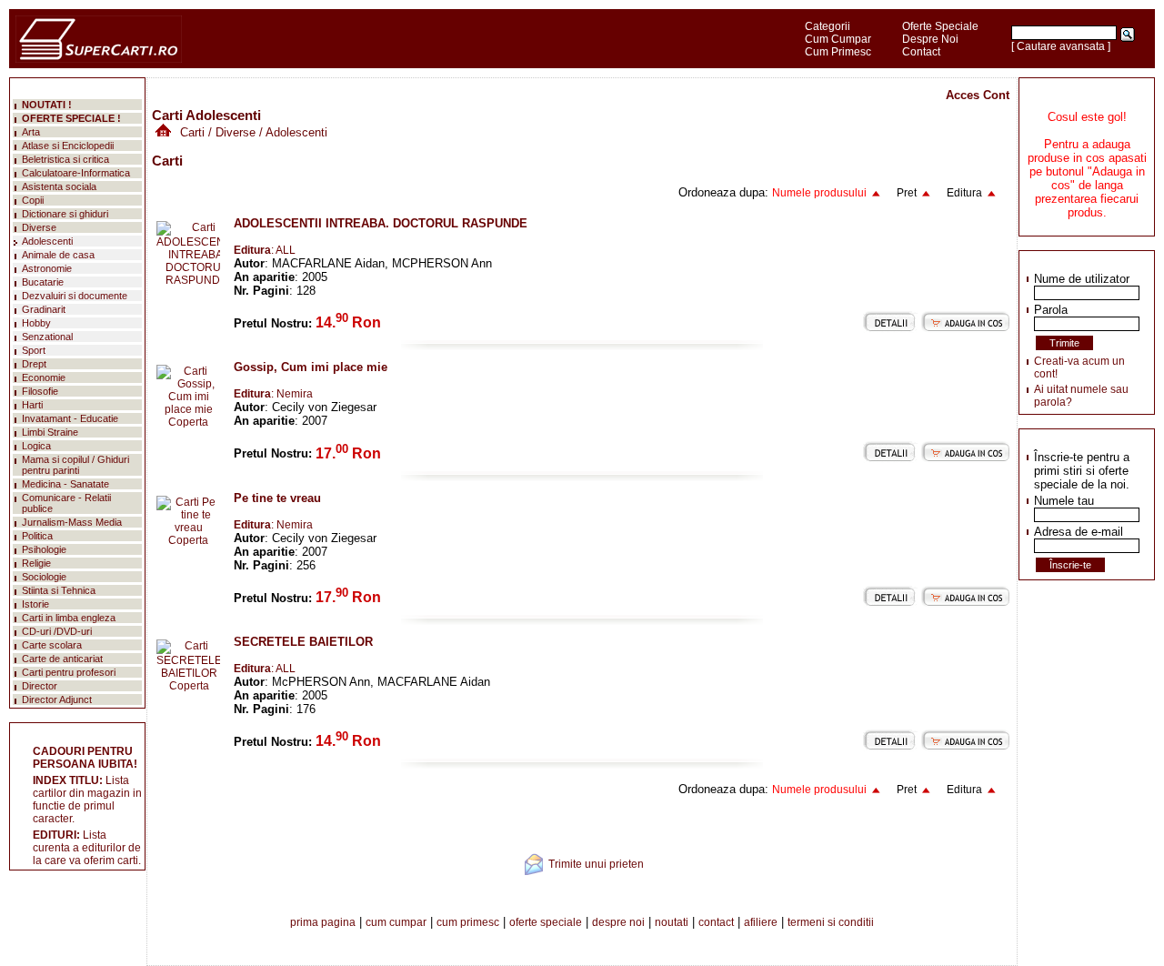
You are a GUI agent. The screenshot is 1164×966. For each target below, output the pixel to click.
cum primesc (467, 922)
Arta (31, 131)
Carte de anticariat (62, 658)
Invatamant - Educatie (70, 418)
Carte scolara (52, 644)
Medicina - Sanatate (65, 483)
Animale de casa (58, 254)
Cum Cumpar (838, 39)
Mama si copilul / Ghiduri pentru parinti (75, 465)
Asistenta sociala (59, 186)
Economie (43, 377)
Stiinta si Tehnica (58, 590)
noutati (671, 922)
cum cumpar (396, 922)
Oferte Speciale (940, 26)
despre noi (618, 922)
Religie (36, 563)
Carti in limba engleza (68, 617)
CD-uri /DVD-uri (57, 631)
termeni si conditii (831, 922)
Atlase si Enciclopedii (68, 145)
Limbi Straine (50, 432)
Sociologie (44, 576)
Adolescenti (47, 241)
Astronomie (47, 268)
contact (716, 922)
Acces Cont (977, 95)
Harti (32, 404)
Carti (192, 132)
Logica (36, 445)
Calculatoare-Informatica (76, 172)
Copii (33, 200)
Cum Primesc (838, 51)
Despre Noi (930, 39)
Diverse (236, 132)
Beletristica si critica (65, 159)
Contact (921, 51)
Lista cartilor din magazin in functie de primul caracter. (87, 799)
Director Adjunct (57, 699)
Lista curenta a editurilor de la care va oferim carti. (87, 848)
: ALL (265, 250)
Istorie (35, 604)
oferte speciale (545, 922)
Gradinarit (43, 309)
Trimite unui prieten (596, 864)
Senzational (47, 336)
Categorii (827, 26)
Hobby (36, 322)
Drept (34, 363)
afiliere (761, 922)
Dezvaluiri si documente (74, 295)
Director (39, 685)
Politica (37, 535)
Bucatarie (43, 282)
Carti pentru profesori (68, 672)
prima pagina (323, 922)
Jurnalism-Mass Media (72, 522)
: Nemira (273, 393)
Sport (33, 350)
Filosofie (40, 391)
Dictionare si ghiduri (65, 213)
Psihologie (44, 549)
